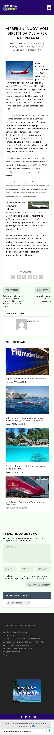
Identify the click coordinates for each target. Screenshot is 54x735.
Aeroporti (12, 46)
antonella (24, 43)
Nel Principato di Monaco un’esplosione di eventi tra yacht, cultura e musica (26, 419)
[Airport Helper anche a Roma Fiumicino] (27, 361)
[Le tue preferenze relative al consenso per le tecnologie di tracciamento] (49, 730)
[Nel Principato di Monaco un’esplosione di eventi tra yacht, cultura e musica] (27, 400)
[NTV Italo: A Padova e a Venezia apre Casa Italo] (27, 487)
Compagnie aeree (25, 46)
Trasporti (32, 50)
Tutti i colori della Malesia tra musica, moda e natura (25, 467)
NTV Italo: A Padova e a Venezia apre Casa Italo (25, 503)
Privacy (6, 655)
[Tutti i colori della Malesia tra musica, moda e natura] (27, 445)
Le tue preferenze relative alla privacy (26, 725)
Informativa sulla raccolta (17, 731)
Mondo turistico (19, 50)
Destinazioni (40, 46)
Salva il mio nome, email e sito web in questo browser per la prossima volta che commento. (25, 577)
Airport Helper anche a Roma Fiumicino (26, 378)
